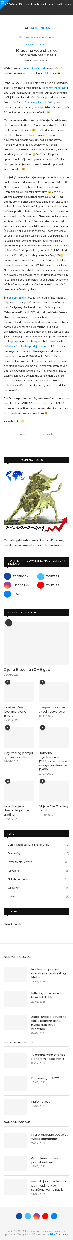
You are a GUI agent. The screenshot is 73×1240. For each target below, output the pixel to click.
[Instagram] (37, 9)
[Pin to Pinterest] (37, 440)
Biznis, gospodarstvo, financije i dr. (38, 844)
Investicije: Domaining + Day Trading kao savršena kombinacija (48, 1185)
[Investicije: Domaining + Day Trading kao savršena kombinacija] (15, 1187)
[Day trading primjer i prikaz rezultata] (19, 737)
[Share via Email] (49, 440)
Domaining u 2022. (45, 1078)
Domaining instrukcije (38, 102)
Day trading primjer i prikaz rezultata (18, 755)
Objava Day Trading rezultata (53, 808)
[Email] (47, 9)
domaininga (19, 297)
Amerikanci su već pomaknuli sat (45, 1160)
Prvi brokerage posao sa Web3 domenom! (49, 1136)
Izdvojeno (38, 870)
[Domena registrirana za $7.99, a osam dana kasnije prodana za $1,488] (54, 737)
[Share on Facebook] (29, 440)
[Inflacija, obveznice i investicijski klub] (15, 999)
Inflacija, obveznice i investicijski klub (46, 995)
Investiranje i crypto (38, 861)
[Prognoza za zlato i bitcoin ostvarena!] (54, 692)
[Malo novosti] (15, 1107)
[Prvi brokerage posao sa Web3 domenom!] (15, 1140)
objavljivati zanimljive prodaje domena (26, 346)
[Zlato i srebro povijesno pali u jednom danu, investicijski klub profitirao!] (15, 1022)
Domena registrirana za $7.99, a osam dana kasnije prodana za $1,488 (53, 761)
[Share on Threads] (41, 440)
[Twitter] (32, 9)
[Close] (5, 5)
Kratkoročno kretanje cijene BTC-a (15, 711)
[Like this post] (24, 440)
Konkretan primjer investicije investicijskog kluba (48, 973)
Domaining (38, 853)
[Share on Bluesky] (45, 440)
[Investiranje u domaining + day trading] (19, 791)
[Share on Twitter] (33, 440)
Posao (38, 896)
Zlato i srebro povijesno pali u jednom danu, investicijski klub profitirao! (49, 1023)
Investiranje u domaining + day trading (16, 810)
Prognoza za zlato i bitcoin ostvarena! (53, 709)
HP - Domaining (59, 1234)
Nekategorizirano (38, 879)
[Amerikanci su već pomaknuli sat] (15, 1163)
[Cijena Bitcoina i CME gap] (36, 643)
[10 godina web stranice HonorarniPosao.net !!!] (15, 1060)
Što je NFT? (11, 230)
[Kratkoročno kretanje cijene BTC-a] (19, 692)
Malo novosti (40, 1101)
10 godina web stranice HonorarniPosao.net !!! (48, 1057)
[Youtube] (42, 9)
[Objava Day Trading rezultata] (54, 791)
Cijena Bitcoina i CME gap (27, 669)
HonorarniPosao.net (38, 60)
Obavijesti (38, 887)
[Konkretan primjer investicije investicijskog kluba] (15, 974)
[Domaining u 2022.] (15, 1083)
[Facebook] (26, 9)
